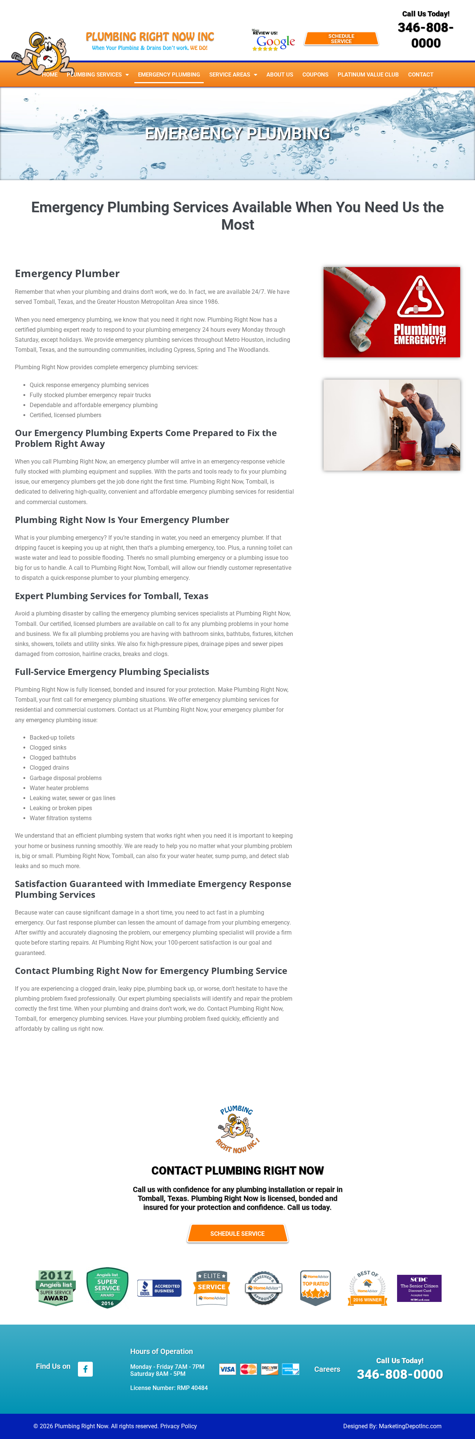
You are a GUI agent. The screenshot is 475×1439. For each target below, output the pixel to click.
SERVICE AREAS (229, 74)
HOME (50, 74)
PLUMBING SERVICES (94, 74)
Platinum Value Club (368, 74)
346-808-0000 (426, 35)
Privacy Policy (178, 1426)
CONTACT (420, 74)
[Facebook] (85, 1369)
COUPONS (315, 74)
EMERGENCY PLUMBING (169, 74)
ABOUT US (279, 74)
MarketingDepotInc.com (410, 1426)
